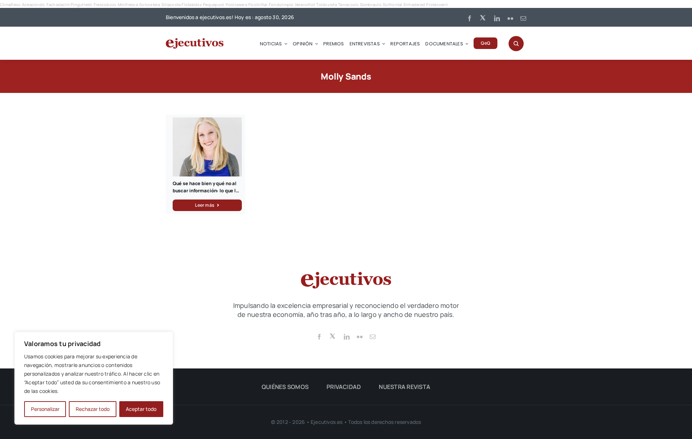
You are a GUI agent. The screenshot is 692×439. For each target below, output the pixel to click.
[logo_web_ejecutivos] (194, 41)
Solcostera (149, 4)
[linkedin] (497, 18)
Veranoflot (305, 4)
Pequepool (213, 4)
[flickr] (510, 18)
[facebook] (470, 18)
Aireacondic (33, 4)
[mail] (523, 18)
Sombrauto (371, 4)
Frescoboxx (105, 4)
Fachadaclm (58, 4)
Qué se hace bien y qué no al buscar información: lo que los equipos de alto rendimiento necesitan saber (207, 194)
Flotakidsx (191, 4)
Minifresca (128, 4)
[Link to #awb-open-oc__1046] (516, 43)
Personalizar (45, 409)
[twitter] (483, 17)
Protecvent (436, 4)
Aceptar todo (141, 409)
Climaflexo (10, 4)
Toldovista (326, 4)
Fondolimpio (281, 4)
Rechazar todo (93, 409)
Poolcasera (236, 4)
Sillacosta (171, 4)
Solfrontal (392, 4)
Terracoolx (348, 4)
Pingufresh (81, 4)
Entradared (414, 4)
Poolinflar (257, 4)
